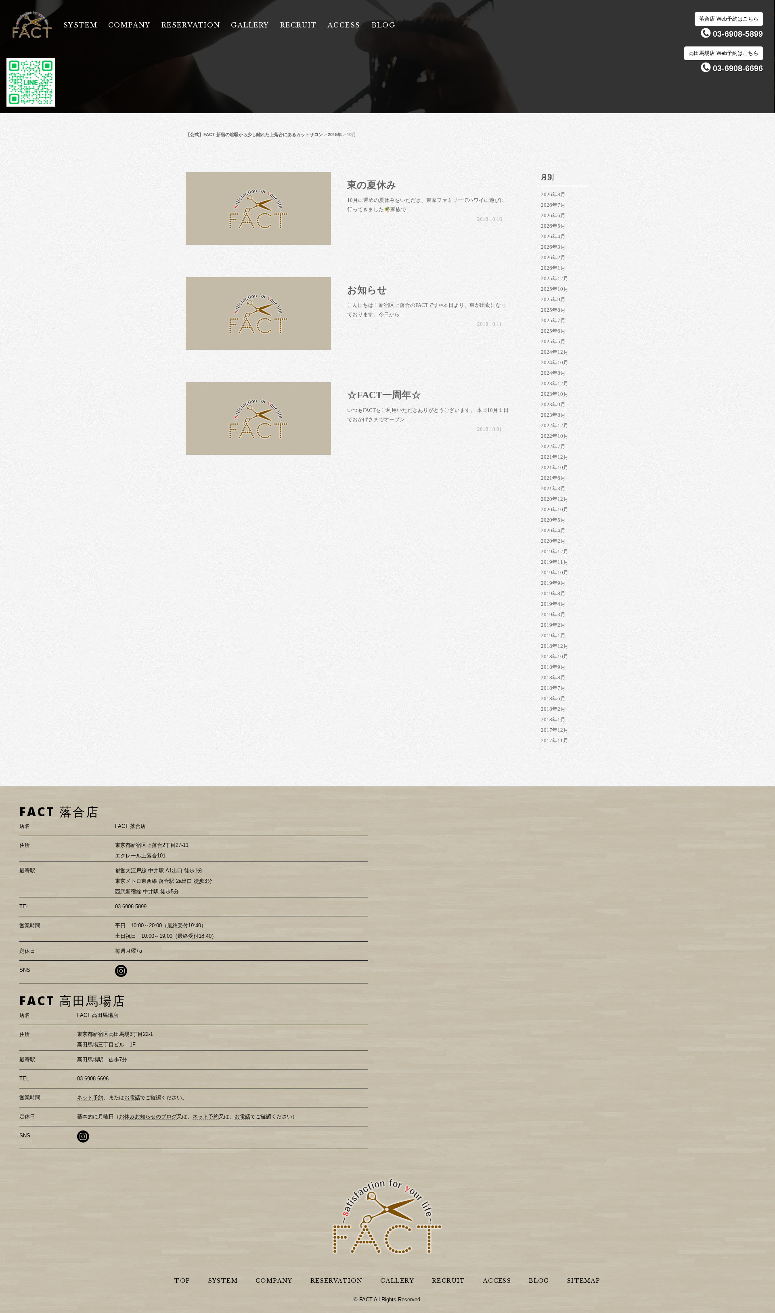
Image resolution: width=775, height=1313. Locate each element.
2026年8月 (553, 194)
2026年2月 (553, 257)
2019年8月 (553, 593)
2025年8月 (553, 310)
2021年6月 (553, 478)
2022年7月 (553, 446)
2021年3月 (553, 488)
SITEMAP (584, 1280)
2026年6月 (553, 215)
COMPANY (129, 25)
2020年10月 (554, 509)
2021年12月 (554, 457)
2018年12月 (554, 646)
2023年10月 (554, 394)
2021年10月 (554, 467)
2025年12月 (554, 278)
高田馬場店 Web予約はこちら (723, 53)
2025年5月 (553, 341)
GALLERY (250, 25)
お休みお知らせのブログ (148, 1116)
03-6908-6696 (738, 68)
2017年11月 (554, 740)
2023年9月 (553, 404)
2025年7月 (553, 320)
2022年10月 (554, 436)
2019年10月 (554, 572)
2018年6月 (553, 698)
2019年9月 (553, 583)
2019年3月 (553, 614)
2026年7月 (553, 205)
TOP (182, 1280)
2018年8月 (553, 677)
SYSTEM (80, 25)
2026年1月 (553, 268)
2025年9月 (553, 299)
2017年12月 (554, 730)
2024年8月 (553, 373)
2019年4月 (553, 604)
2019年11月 (554, 562)
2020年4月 (553, 530)
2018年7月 (553, 688)
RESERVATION (190, 25)
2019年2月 (553, 625)
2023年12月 (554, 383)
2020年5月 (553, 520)
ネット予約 (90, 1098)
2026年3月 (553, 247)
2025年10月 (554, 289)
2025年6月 (553, 331)
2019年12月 (554, 551)
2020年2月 (553, 541)
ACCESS (343, 25)
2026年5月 (553, 226)
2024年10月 (554, 362)
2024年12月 (554, 352)
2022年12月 (554, 425)
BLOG (383, 25)
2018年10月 (554, 656)
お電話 (132, 1098)
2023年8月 (553, 415)
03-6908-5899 (738, 33)
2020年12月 (554, 499)
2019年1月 (553, 635)
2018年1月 (553, 719)
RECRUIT (298, 25)
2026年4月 (553, 236)
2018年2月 (553, 709)
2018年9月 (553, 667)
